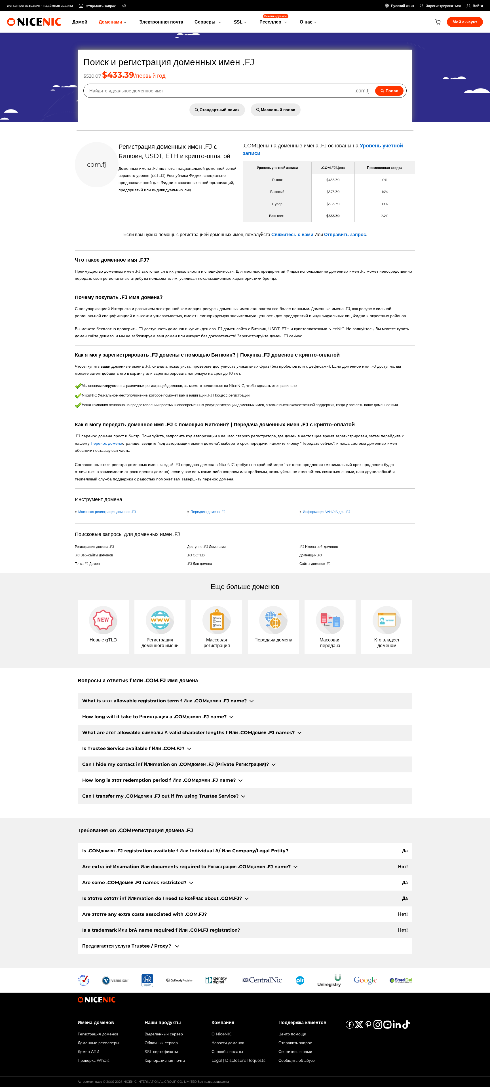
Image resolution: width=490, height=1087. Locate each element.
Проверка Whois (93, 1060)
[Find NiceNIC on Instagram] (377, 1026)
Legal (217, 1060)
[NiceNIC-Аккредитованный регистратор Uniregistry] (329, 980)
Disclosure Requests (245, 1060)
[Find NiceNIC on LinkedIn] (396, 1026)
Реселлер (273, 19)
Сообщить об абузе (296, 1060)
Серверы (206, 22)
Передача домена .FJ (208, 512)
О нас (306, 22)
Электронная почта (161, 22)
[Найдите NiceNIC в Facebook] (349, 1026)
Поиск (392, 90)
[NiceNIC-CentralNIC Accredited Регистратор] (262, 980)
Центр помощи (292, 1034)
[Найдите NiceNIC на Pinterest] (368, 1026)
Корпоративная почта (165, 1060)
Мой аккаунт (465, 21)
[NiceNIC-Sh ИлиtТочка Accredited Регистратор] (401, 980)
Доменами (110, 22)
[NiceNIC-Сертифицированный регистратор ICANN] (83, 980)
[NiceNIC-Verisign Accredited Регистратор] (115, 980)
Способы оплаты (227, 1051)
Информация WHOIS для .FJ (326, 512)
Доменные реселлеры (98, 1042)
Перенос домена (106, 443)
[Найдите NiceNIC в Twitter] (359, 1026)
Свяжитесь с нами (292, 234)
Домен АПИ (88, 1051)
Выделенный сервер (164, 1034)
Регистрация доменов (98, 1034)
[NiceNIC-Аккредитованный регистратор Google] (365, 980)
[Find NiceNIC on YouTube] (387, 1026)
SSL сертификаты (161, 1051)
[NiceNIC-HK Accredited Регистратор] (147, 980)
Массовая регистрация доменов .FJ (107, 512)
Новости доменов (228, 1042)
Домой (79, 22)
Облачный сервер (161, 1042)
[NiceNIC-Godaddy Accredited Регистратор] (179, 980)
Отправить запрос (345, 234)
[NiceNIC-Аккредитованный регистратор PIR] (300, 980)
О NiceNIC (222, 1034)
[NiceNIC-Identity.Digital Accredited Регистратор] (217, 980)
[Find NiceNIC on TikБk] (406, 1026)
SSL (238, 22)
